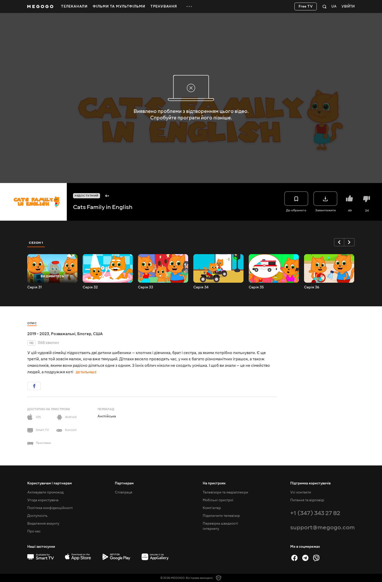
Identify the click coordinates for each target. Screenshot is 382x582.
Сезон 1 (36, 243)
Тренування (163, 6)
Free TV (306, 6)
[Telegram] (305, 558)
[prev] (339, 242)
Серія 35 (256, 287)
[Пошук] (324, 6)
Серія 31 (34, 287)
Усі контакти (300, 492)
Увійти (348, 6)
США (98, 333)
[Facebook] (294, 558)
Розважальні (63, 333)
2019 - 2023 (38, 333)
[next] (349, 242)
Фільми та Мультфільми (119, 6)
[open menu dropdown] (189, 6)
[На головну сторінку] (40, 6)
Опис (32, 323)
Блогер (84, 333)
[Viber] (316, 558)
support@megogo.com (322, 527)
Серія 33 (145, 287)
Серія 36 (311, 287)
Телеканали (74, 6)
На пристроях (214, 483)
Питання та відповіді (307, 500)
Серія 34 (200, 287)
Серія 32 (90, 287)
